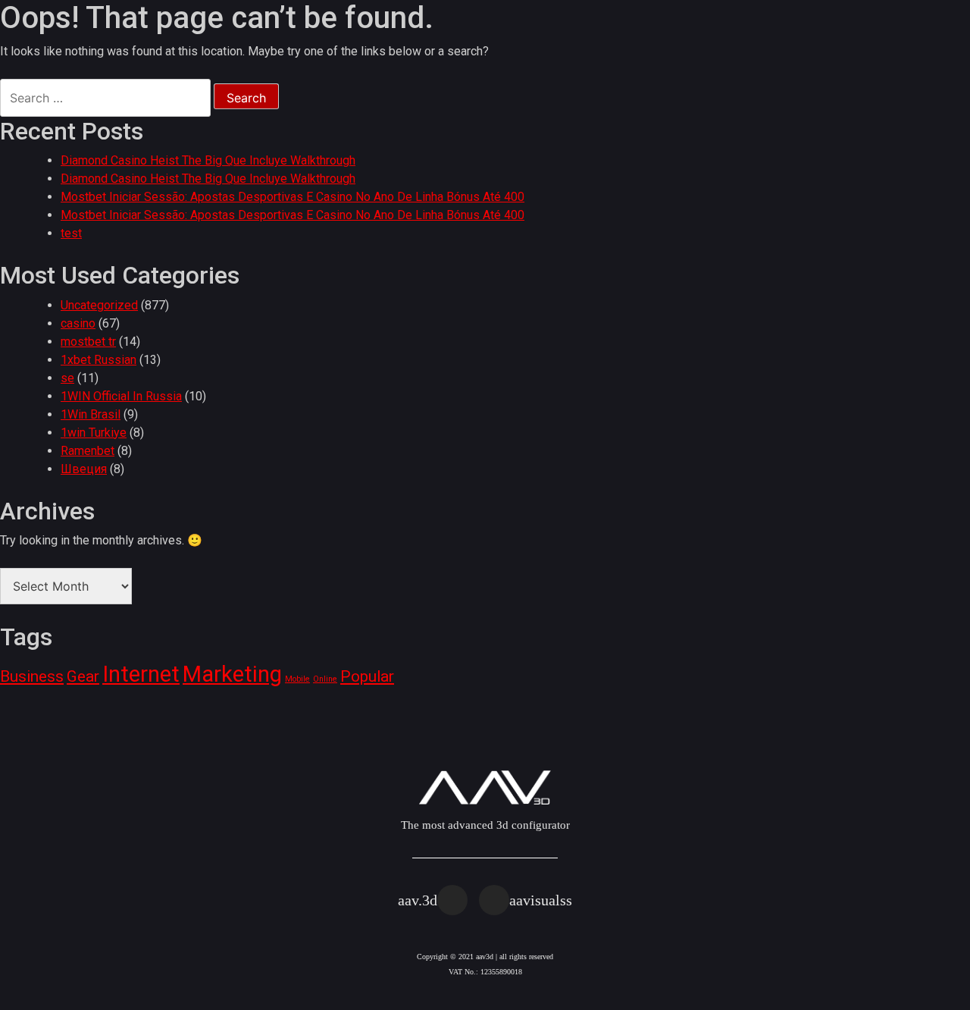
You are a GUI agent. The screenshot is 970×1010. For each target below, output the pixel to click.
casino (78, 323)
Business (32, 676)
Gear (83, 676)
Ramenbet (87, 451)
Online (325, 679)
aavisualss (540, 900)
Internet (141, 674)
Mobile (297, 679)
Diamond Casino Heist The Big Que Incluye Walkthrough (208, 160)
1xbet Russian (98, 360)
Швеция (84, 469)
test (71, 233)
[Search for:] (105, 98)
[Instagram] (452, 900)
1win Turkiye (94, 432)
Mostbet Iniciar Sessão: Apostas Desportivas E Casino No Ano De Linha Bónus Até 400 (292, 197)
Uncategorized (99, 305)
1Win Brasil (90, 414)
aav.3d (417, 900)
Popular (367, 676)
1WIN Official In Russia (121, 396)
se (67, 378)
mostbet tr (88, 341)
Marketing (232, 674)
